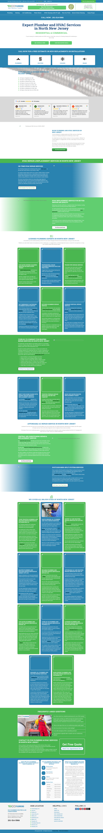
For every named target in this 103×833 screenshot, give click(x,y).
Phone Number (49, 772)
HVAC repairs (43, 169)
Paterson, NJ (63, 679)
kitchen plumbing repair (47, 309)
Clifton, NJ (68, 524)
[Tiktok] (83, 809)
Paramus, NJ (34, 677)
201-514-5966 (14, 820)
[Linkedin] (78, 809)
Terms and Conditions (63, 830)
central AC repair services (25, 440)
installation (56, 474)
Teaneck (49, 641)
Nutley (44, 576)
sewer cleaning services (25, 270)
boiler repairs (27, 399)
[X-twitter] (89, 809)
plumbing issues (29, 324)
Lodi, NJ (67, 592)
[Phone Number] (43, 773)
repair (60, 474)
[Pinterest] (85, 809)
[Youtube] (80, 809)
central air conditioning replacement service (33, 447)
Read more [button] (17, 116)
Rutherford (22, 544)
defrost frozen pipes (73, 276)
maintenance (69, 474)
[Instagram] (87, 809)
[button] (14, 111)
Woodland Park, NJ (73, 629)
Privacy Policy (55, 830)
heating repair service (39, 354)
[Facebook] (76, 809)
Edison (21, 642)
